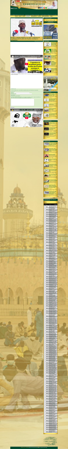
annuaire (55, 439)
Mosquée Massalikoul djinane (47, 440)
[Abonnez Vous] (50, 90)
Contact (34, 447)
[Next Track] (46, 204)
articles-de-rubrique (48, 439)
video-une (55, 442)
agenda (42, 447)
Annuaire (36, 447)
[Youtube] (44, 8)
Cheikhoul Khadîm (53, 444)
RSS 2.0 (39, 447)
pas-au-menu (50, 439)
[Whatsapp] (46, 8)
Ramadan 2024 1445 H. (48, 444)
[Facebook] (40, 8)
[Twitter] (42, 8)
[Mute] (54, 204)
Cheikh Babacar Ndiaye (47, 438)
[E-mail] (39, 8)
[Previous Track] (44, 204)
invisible (51, 441)
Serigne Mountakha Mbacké (54, 441)
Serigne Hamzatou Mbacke (46, 440)
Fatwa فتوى (52, 440)
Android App (45, 447)
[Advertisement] (34, 12)
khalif (48, 443)
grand (53, 437)
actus (46, 441)
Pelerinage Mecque (46, 439)
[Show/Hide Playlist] (49, 204)
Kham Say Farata (49, 440)
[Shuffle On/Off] (48, 204)
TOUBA (50, 437)
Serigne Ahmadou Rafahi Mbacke (54, 443)
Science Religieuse (50, 440)
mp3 (52, 443)
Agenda (46, 443)
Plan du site (31, 447)
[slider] (56, 204)
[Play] (45, 204)
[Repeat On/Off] (47, 204)
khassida (48, 442)
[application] (50, 204)
